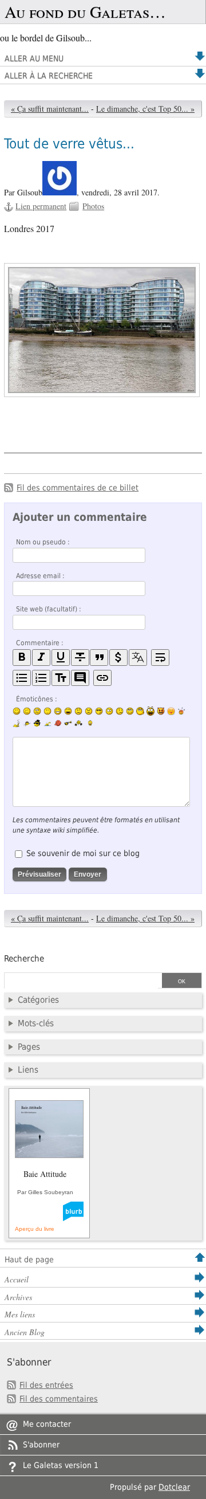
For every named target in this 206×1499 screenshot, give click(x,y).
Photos (93, 206)
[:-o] (109, 711)
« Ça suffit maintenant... (50, 108)
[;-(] (120, 711)
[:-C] (89, 711)
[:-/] (37, 711)
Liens (28, 1070)
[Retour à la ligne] (160, 657)
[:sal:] (78, 723)
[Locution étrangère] (138, 657)
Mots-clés (36, 1023)
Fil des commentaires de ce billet (77, 487)
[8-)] (99, 711)
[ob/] (27, 723)
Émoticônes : (36, 699)
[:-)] (17, 711)
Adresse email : (40, 576)
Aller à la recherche (49, 75)
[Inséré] (61, 657)
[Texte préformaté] (61, 678)
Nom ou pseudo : (43, 542)
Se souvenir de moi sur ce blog (83, 853)
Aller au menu (34, 58)
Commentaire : (40, 643)
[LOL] (58, 711)
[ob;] (181, 711)
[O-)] (130, 711)
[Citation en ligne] (99, 657)
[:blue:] (37, 723)
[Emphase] (41, 657)
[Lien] (102, 678)
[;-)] (27, 711)
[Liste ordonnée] (41, 678)
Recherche (24, 958)
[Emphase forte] (22, 657)
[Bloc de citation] (80, 678)
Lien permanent (40, 206)
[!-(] (161, 711)
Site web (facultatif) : (48, 609)
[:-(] (78, 711)
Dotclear (174, 1487)
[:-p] (171, 711)
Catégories (38, 1000)
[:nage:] (47, 723)
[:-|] (47, 711)
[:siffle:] (140, 711)
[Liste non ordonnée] (22, 678)
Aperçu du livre (34, 1229)
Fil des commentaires (58, 1398)
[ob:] (17, 723)
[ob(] (58, 723)
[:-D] (68, 711)
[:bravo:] (89, 723)
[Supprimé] (80, 657)
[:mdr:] (150, 711)
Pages (29, 1047)
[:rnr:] (68, 723)
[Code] (118, 657)
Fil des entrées (46, 1385)
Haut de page (29, 1259)
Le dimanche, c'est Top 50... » (145, 108)
